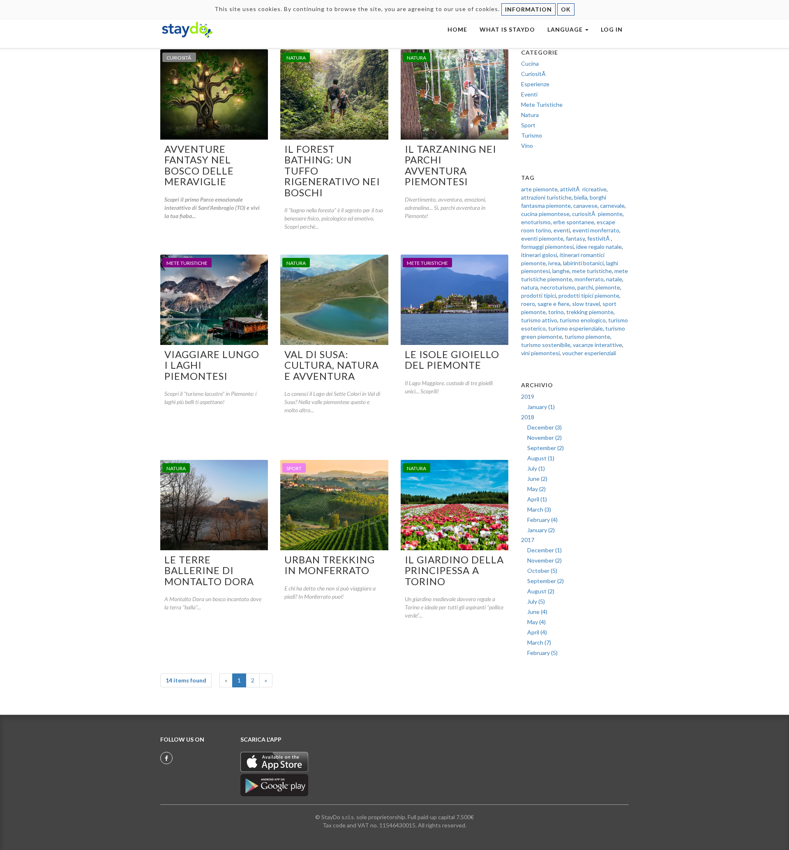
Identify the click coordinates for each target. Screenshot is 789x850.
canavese (585, 205)
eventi (562, 230)
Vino (527, 145)
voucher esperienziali (589, 352)
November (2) (544, 437)
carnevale (612, 205)
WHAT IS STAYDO (507, 29)
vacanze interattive (597, 344)
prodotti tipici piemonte (588, 295)
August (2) (540, 591)
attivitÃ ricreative (583, 189)
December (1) (544, 550)
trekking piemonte (590, 311)
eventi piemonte (542, 238)
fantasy (575, 238)
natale (614, 279)
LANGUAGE (565, 29)
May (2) (536, 488)
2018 (527, 417)
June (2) (537, 478)
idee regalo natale (599, 246)
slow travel (586, 303)
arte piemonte (539, 189)
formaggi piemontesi (547, 246)
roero (528, 303)
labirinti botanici (583, 263)
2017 (527, 539)
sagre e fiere (554, 303)
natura (529, 287)
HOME (457, 29)
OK (566, 9)
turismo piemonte (587, 336)
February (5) (542, 652)
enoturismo (536, 221)
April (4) (537, 632)
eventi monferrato (595, 230)
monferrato (589, 279)
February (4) (542, 519)
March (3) (539, 509)
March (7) (539, 642)
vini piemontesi (540, 352)
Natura (530, 114)
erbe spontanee (573, 221)
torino (556, 311)
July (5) (536, 601)
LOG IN (612, 29)
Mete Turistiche (542, 104)
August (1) (540, 458)
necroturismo (557, 287)
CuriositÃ (534, 73)
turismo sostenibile (545, 344)
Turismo (531, 135)
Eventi (529, 94)
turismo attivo (539, 320)
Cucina (530, 63)
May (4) (536, 621)
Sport (528, 125)
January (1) (541, 406)
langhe (561, 270)
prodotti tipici (538, 295)
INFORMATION (528, 9)
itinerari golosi (539, 254)
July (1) (536, 468)
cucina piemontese (545, 213)
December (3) (544, 427)
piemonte (607, 287)
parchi (585, 287)
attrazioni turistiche (546, 197)
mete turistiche (592, 270)
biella (580, 197)
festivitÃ (599, 238)
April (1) (537, 499)
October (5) (542, 570)
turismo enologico (583, 320)
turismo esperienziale (575, 328)
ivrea (554, 263)
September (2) (545, 447)
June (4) (537, 611)
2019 (527, 396)
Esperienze (535, 83)
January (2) (541, 529)
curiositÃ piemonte (597, 213)
